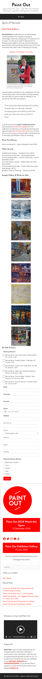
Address (6, 416)
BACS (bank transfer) (12, 462)
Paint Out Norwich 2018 (20, 131)
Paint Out (21, 4)
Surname (6, 401)
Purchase (29, 52)
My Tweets (7, 578)
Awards (12, 52)
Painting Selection (9, 352)
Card (6, 465)
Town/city (6, 437)
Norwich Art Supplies (20, 127)
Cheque (7, 468)
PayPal (7, 474)
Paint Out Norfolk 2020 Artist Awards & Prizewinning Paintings (18, 589)
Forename (6, 394)
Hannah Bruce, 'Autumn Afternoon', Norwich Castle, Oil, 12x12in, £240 (21, 383)
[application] (20, 629)
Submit (7, 478)
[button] (21, 629)
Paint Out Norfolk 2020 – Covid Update (18, 593)
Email (5, 387)
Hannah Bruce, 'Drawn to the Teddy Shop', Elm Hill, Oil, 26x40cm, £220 (21, 367)
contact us (13, 668)
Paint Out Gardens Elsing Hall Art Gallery (18, 601)
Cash (7, 471)
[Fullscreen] (35, 637)
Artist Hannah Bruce (10, 29)
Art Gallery (20, 52)
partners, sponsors (16, 661)
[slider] (19, 636)
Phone (5, 408)
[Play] (6, 637)
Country (5, 430)
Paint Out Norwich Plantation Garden (17, 604)
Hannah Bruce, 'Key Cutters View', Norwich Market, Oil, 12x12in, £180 (21, 356)
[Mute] (32, 637)
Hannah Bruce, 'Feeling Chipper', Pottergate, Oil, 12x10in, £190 (20, 361)
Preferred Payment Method (12, 459)
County (5, 444)
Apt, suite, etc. (7, 423)
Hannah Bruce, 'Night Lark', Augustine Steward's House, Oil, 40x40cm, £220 (20, 372)
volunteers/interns (11, 663)
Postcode (6, 452)
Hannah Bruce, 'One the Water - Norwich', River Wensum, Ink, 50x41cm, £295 (20, 377)
